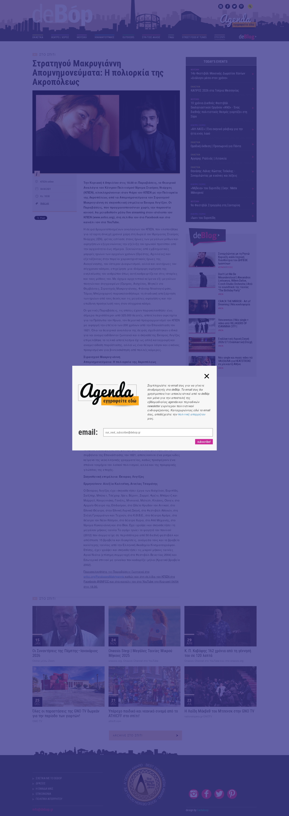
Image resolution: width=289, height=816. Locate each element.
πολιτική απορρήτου (191, 414)
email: (87, 432)
